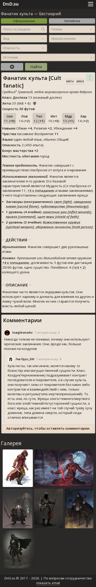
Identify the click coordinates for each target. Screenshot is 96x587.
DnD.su (11, 4)
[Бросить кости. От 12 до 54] (34, 103)
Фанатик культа (17, 13)
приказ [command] (21, 216)
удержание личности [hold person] (64, 227)
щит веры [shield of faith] (58, 216)
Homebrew (72, 21)
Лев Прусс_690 (25, 359)
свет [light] (63, 201)
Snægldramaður (22, 332)
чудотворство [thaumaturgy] (64, 206)
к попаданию (40, 190)
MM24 (80, 81)
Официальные (24, 21)
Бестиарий (50, 13)
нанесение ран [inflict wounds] (67, 212)
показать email (48, 583)
